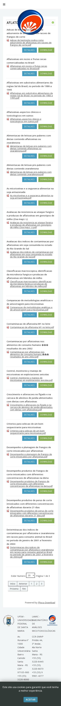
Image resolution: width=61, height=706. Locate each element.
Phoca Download (46, 602)
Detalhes (29, 50)
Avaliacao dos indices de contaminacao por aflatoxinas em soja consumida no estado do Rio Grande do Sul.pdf (31, 254)
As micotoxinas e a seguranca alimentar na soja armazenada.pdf (31, 196)
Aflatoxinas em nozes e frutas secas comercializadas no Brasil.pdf (28, 67)
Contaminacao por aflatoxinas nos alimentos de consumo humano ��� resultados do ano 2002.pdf (29, 354)
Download (46, 50)
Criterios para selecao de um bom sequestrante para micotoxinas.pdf (28, 432)
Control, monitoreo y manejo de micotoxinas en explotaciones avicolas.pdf (31, 379)
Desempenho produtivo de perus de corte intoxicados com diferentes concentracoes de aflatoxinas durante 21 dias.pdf (31, 513)
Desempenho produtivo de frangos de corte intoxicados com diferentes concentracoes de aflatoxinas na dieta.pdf (31, 484)
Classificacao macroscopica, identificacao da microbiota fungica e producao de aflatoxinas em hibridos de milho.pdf (30, 284)
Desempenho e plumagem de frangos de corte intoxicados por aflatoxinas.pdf (31, 455)
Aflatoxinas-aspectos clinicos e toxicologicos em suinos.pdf (25, 120)
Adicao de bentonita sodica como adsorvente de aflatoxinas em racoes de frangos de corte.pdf (31, 42)
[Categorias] (53, 22)
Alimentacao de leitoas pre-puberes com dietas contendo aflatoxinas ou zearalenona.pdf (31, 148)
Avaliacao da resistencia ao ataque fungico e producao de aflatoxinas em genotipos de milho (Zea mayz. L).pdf (31, 225)
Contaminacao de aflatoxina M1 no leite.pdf (32, 327)
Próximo (14, 588)
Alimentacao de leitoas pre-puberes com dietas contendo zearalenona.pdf (31, 173)
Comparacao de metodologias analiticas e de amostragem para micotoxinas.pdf (31, 308)
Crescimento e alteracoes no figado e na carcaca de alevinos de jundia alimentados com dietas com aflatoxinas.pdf (31, 407)
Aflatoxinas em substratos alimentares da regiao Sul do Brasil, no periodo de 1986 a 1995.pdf (31, 95)
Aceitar (30, 699)
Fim (24, 588)
